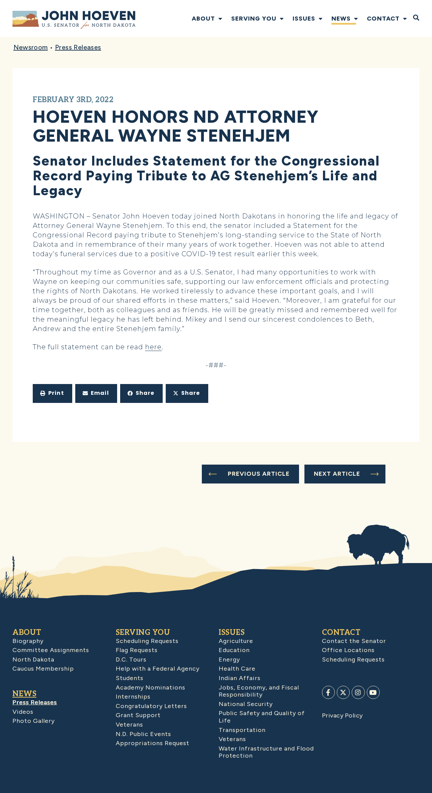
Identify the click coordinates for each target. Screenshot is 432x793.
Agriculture (236, 641)
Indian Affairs (240, 678)
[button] (52, 393)
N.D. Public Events (143, 734)
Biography (28, 641)
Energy (229, 659)
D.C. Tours (131, 659)
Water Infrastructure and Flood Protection (266, 752)
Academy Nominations (150, 687)
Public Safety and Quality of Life (262, 716)
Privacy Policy (342, 715)
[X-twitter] (343, 692)
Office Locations (348, 650)
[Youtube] (373, 692)
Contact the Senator (354, 641)
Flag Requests (137, 650)
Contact (383, 18)
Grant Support (138, 715)
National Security (246, 704)
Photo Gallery (33, 721)
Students (129, 678)
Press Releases (78, 47)
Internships (133, 696)
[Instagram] (358, 692)
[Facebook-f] (328, 692)
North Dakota (33, 659)
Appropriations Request (152, 743)
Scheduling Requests (147, 641)
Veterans (129, 724)
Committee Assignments (50, 650)
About (203, 18)
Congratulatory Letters (151, 706)
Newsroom (31, 47)
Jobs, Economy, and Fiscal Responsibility (259, 691)
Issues (304, 18)
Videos (22, 711)
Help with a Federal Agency (157, 668)
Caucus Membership (43, 668)
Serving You (253, 18)
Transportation (242, 730)
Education (234, 650)
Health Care (237, 668)
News (341, 18)
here (153, 347)
